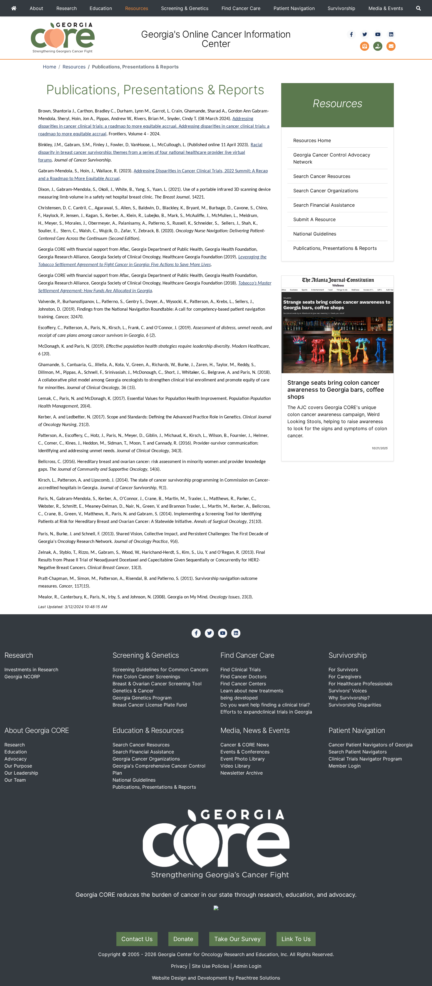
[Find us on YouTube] (378, 34)
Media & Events (386, 8)
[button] (418, 8)
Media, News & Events (254, 730)
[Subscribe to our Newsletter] (365, 45)
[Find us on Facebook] (351, 34)
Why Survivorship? (349, 698)
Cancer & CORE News (244, 745)
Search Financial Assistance (324, 205)
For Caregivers (345, 676)
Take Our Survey (237, 939)
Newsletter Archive (241, 773)
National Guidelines (314, 234)
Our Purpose (18, 766)
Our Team (15, 780)
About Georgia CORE (36, 730)
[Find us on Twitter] (365, 34)
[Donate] (378, 45)
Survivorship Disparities (355, 705)
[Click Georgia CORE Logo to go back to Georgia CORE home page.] (63, 37)
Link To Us (296, 939)
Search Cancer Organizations (325, 191)
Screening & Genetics (184, 8)
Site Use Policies (210, 966)
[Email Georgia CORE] (391, 45)
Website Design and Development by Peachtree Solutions (216, 978)
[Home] (14, 8)
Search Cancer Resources (321, 176)
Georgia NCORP (22, 676)
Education (101, 8)
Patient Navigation (294, 8)
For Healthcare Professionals (360, 684)
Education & (131, 730)
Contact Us (137, 939)
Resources (136, 8)
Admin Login (247, 966)
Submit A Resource (314, 219)
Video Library (235, 766)
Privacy (179, 966)
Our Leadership (21, 773)
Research (66, 8)
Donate (183, 939)
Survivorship (341, 8)
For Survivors (343, 669)
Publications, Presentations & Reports (335, 248)
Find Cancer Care (241, 8)
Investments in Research (31, 669)
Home (49, 67)
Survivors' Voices (348, 691)
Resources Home (312, 140)
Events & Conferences (244, 752)
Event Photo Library (242, 759)
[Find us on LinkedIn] (391, 34)
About (36, 8)
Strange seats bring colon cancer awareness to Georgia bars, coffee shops (335, 389)
